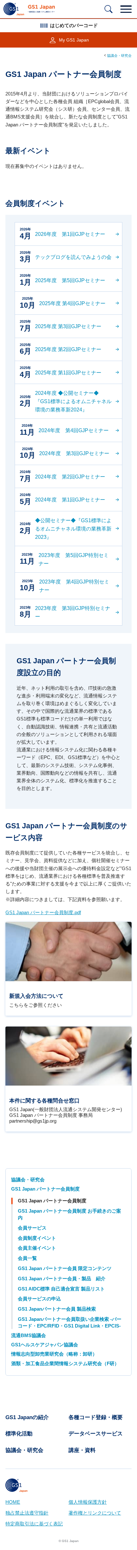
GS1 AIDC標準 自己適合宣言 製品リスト (61, 1288)
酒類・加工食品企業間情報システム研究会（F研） (65, 1363)
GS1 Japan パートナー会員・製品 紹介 (61, 1278)
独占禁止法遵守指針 (26, 1513)
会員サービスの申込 (39, 1298)
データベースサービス (95, 1433)
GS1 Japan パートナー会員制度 (45, 1189)
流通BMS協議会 (28, 1335)
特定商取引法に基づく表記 (34, 1523)
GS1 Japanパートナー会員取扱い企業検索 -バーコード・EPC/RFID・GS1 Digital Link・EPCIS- (69, 1322)
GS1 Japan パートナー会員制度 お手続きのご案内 (69, 1214)
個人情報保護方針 (87, 1502)
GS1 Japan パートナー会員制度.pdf (43, 912)
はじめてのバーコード (74, 25)
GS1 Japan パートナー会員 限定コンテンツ (65, 1268)
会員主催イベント (37, 1248)
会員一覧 (27, 1258)
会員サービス (32, 1227)
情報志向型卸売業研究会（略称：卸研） (54, 1354)
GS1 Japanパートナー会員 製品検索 (57, 1309)
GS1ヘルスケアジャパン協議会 (44, 1344)
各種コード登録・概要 (95, 1417)
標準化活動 (18, 1433)
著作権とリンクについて (94, 1513)
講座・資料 (82, 1450)
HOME (12, 1502)
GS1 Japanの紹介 (27, 1417)
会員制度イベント (37, 1238)
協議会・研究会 (119, 55)
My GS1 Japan (74, 40)
